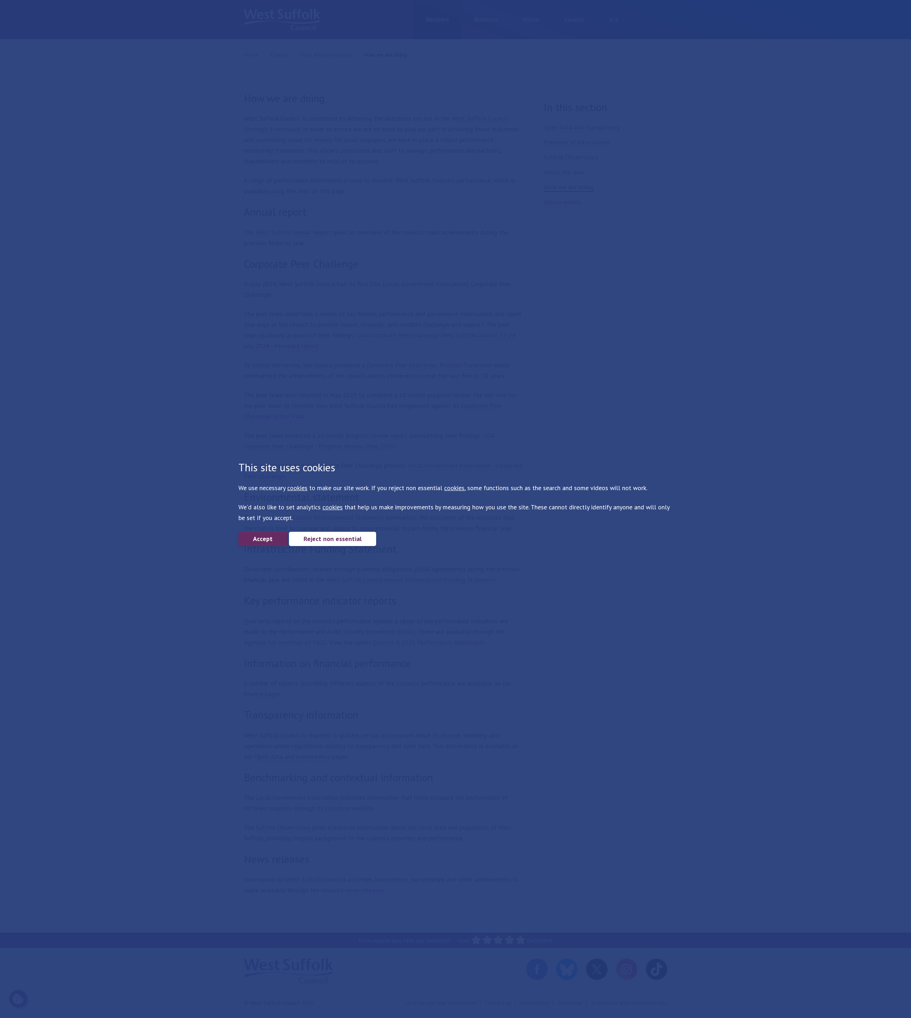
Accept (263, 539)
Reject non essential (333, 539)
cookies (297, 488)
